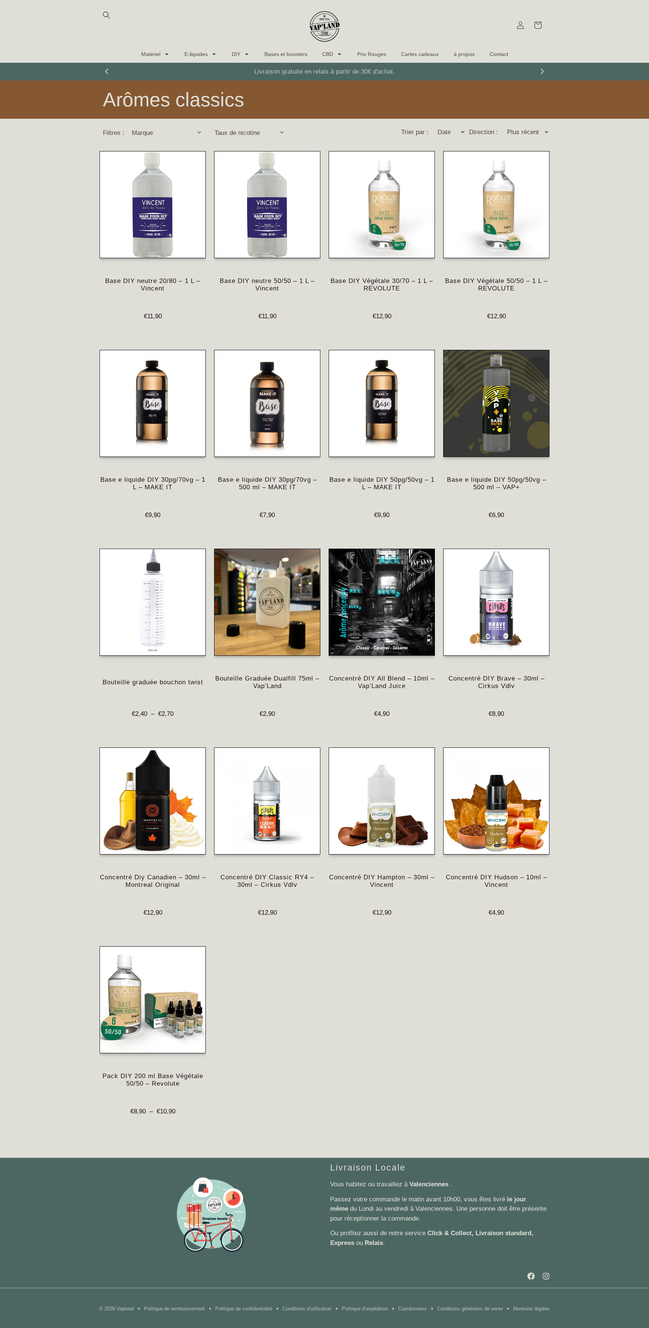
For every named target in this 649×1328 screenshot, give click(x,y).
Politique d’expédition (365, 1308)
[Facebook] (531, 1276)
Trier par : (415, 132)
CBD (327, 54)
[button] (106, 71)
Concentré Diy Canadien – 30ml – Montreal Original (153, 881)
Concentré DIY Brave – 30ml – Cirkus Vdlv (496, 682)
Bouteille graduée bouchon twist (153, 682)
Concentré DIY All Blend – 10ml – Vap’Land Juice (382, 682)
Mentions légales (531, 1308)
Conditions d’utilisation (306, 1308)
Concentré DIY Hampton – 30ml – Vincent (382, 881)
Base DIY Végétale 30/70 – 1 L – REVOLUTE (382, 284)
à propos (464, 54)
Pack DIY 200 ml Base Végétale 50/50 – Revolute (153, 1079)
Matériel (150, 54)
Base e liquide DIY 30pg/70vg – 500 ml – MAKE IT (267, 483)
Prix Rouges (371, 54)
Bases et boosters (285, 54)
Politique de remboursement (174, 1308)
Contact (499, 54)
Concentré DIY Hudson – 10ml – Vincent (496, 881)
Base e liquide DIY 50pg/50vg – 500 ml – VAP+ (496, 483)
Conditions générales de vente (470, 1308)
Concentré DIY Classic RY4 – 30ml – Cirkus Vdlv (267, 881)
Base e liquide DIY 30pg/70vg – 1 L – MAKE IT (152, 483)
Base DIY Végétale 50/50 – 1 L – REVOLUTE (496, 284)
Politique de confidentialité (243, 1308)
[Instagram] (546, 1276)
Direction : (483, 132)
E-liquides (196, 54)
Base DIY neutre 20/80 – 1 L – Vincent (152, 284)
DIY (236, 54)
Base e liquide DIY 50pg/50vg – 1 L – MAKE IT (382, 483)
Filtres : (113, 133)
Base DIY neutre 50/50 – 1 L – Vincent (267, 284)
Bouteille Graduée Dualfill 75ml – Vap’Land (267, 682)
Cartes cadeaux (420, 54)
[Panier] (538, 25)
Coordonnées (412, 1308)
